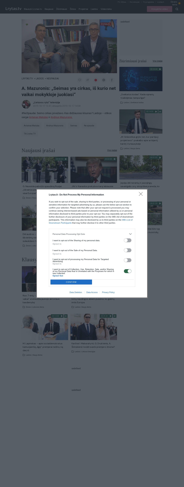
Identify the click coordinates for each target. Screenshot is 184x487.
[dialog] (92, 243)
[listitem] (92, 234)
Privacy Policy (108, 292)
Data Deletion (76, 292)
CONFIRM (71, 282)
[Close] (141, 195)
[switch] (127, 240)
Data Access (92, 292)
